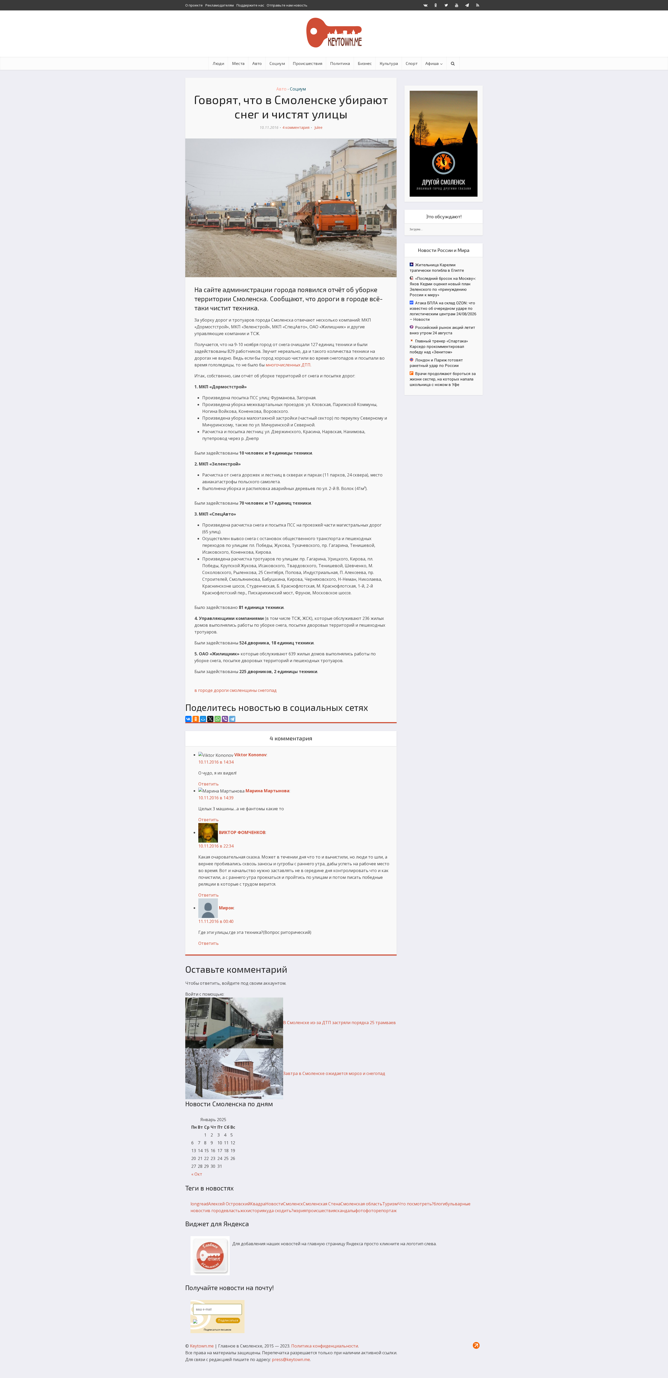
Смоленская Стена (322, 1204)
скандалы (345, 1210)
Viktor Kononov (250, 755)
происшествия (321, 1210)
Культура (389, 63)
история (256, 1210)
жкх (244, 1210)
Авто (257, 63)
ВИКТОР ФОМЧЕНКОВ (242, 832)
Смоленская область (361, 1204)
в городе (203, 690)
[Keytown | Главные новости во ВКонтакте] (425, 5)
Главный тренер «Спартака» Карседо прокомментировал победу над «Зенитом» (439, 346)
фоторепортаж (381, 1210)
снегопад (267, 690)
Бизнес (365, 63)
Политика (340, 63)
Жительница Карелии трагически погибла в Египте (437, 267)
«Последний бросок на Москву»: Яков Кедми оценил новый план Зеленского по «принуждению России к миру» (443, 286)
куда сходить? (278, 1210)
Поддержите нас (250, 5)
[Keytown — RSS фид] (477, 5)
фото (360, 1210)
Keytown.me (202, 1346)
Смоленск (293, 1204)
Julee (318, 127)
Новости (274, 1204)
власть (233, 1210)
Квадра (257, 1204)
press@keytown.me (291, 1359)
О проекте (194, 5)
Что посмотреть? (416, 1204)
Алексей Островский (229, 1204)
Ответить (208, 784)
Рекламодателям (219, 5)
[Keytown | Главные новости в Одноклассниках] (436, 5)
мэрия (299, 1210)
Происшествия (307, 63)
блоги (439, 1204)
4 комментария (295, 127)
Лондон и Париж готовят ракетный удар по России (436, 362)
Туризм (390, 1204)
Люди (218, 63)
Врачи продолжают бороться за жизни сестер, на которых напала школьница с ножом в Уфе (443, 379)
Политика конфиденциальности (324, 1346)
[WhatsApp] (217, 719)
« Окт (196, 1174)
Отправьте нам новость (287, 5)
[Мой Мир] (203, 719)
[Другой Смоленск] (444, 143)
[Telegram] (232, 719)
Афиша (432, 63)
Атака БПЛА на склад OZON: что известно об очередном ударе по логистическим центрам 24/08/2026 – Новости (443, 311)
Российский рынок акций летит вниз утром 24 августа (442, 330)
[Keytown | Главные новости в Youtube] (456, 5)
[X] (210, 719)
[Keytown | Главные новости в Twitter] (446, 5)
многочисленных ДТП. (288, 365)
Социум (277, 63)
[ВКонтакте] (188, 719)
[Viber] (225, 719)
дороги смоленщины (235, 690)
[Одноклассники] (196, 719)
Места (238, 63)
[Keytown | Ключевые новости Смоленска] (334, 32)
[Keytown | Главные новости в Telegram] (467, 5)
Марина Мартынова (267, 791)
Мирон (226, 908)
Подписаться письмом (217, 1329)
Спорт (412, 63)
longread (199, 1204)
